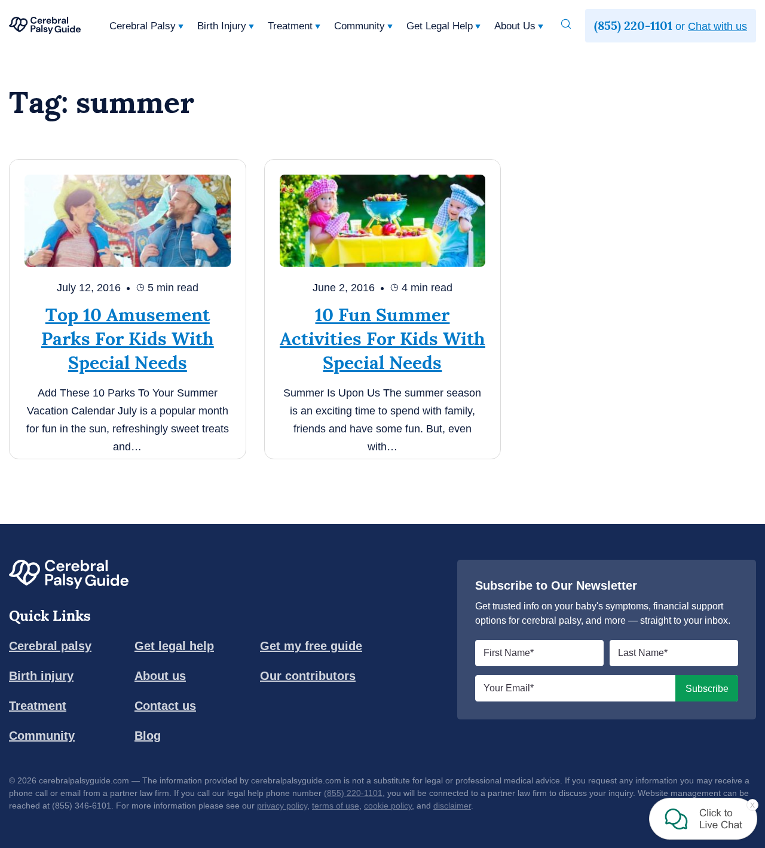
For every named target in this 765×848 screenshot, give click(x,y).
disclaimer (452, 805)
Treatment (290, 26)
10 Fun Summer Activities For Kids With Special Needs (382, 338)
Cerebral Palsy (142, 26)
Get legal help (174, 645)
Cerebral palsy (50, 645)
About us (160, 675)
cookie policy (388, 805)
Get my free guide (311, 645)
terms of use (335, 805)
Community (359, 26)
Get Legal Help (439, 26)
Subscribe (707, 689)
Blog (147, 735)
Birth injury (41, 675)
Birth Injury (221, 26)
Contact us (165, 705)
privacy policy (282, 805)
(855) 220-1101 (353, 793)
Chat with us (717, 26)
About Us (515, 26)
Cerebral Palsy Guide (45, 25)
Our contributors (308, 675)
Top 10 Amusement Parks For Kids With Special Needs (127, 338)
